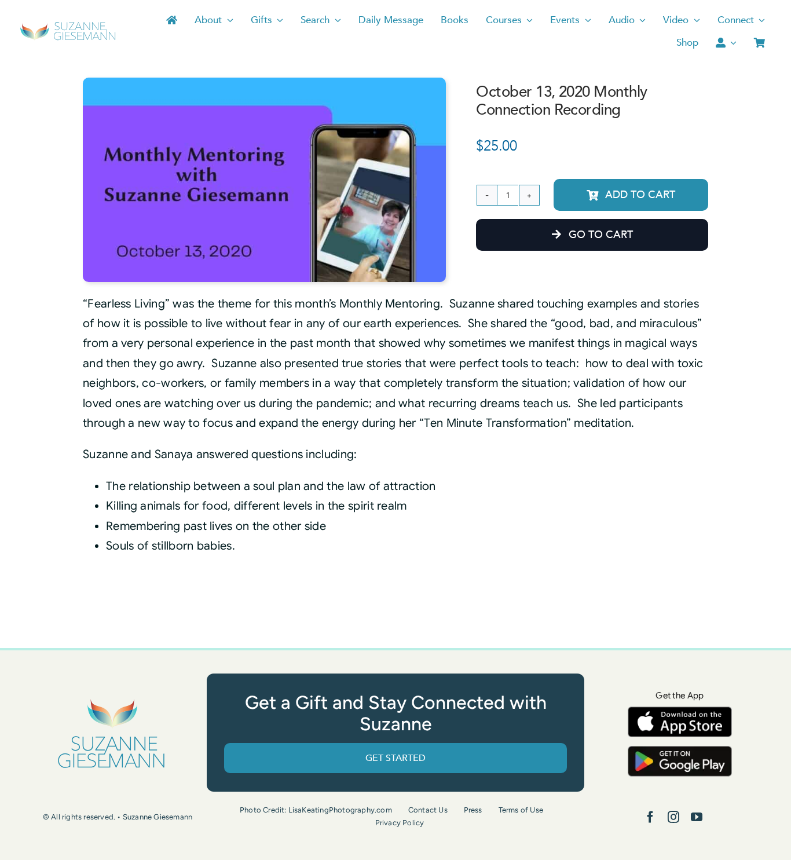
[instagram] (673, 817)
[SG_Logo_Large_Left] (67, 26)
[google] (680, 751)
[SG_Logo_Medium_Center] (111, 699)
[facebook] (650, 817)
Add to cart (640, 195)
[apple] (680, 712)
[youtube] (696, 817)
